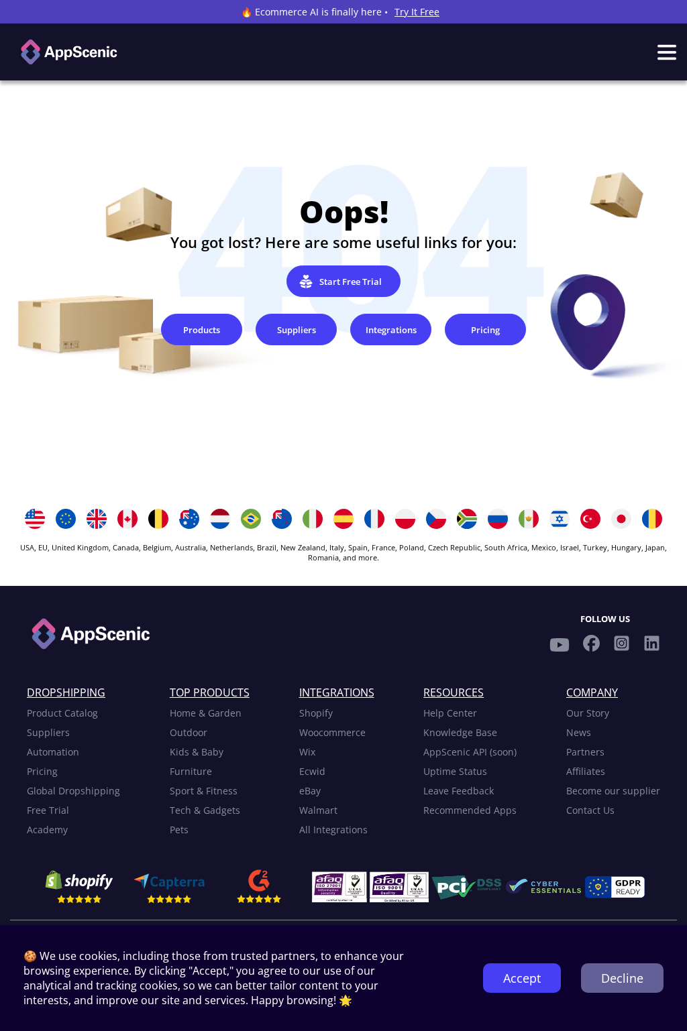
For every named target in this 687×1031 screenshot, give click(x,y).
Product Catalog (62, 713)
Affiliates (585, 771)
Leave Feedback (458, 790)
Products (201, 330)
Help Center (450, 713)
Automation (53, 751)
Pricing (485, 330)
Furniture (191, 771)
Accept (522, 978)
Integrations (391, 330)
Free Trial (48, 810)
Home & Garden (206, 713)
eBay (310, 790)
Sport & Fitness (203, 790)
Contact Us (590, 810)
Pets (179, 829)
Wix (307, 751)
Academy (47, 829)
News (578, 732)
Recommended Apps (470, 810)
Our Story (587, 713)
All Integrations (333, 829)
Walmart (318, 810)
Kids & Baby (196, 751)
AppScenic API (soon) (470, 751)
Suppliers (296, 330)
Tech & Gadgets (205, 810)
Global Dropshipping (73, 790)
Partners (585, 751)
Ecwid (312, 771)
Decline (622, 978)
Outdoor (188, 732)
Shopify (316, 713)
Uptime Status (455, 771)
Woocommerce (332, 732)
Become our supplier (613, 790)
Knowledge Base (460, 732)
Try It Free (416, 11)
